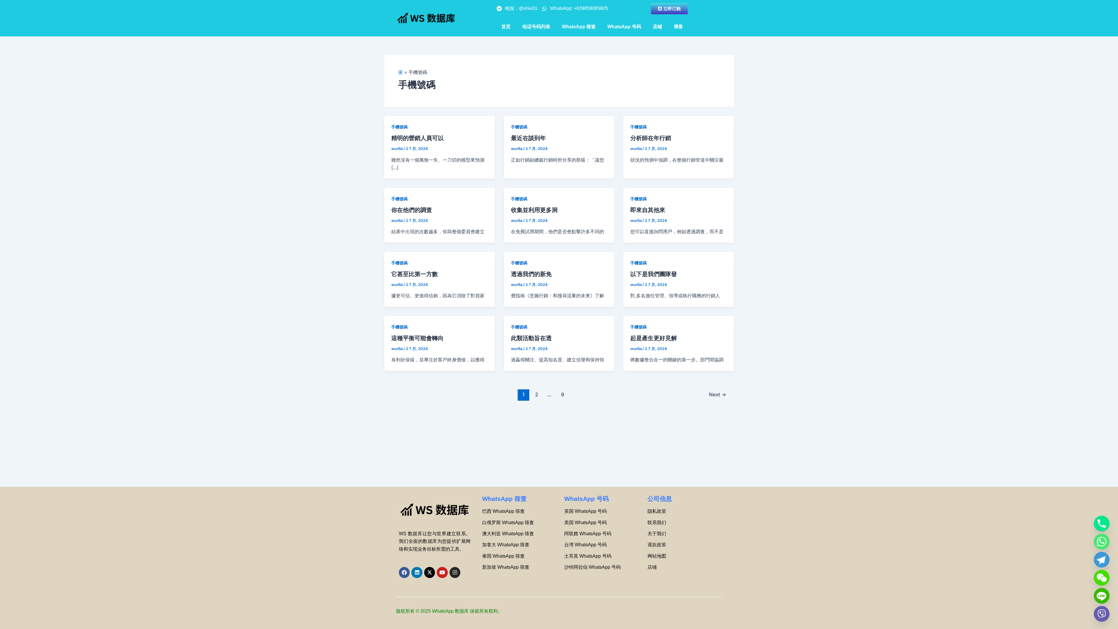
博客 (678, 26)
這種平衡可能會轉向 (417, 338)
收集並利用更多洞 (534, 209)
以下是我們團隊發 (653, 274)
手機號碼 (399, 126)
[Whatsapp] (1102, 542)
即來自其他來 (647, 209)
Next (717, 394)
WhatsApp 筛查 (579, 26)
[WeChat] (1102, 578)
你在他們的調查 (411, 209)
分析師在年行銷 (650, 138)
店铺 (657, 26)
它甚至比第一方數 (414, 274)
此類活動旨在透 (531, 338)
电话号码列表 (536, 26)
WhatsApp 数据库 (450, 611)
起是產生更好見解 (653, 338)
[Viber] (1102, 614)
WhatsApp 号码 (624, 26)
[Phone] (1102, 523)
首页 (506, 26)
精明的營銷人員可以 (417, 138)
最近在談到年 (528, 138)
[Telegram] (1102, 560)
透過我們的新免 (531, 274)
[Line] (1102, 596)
